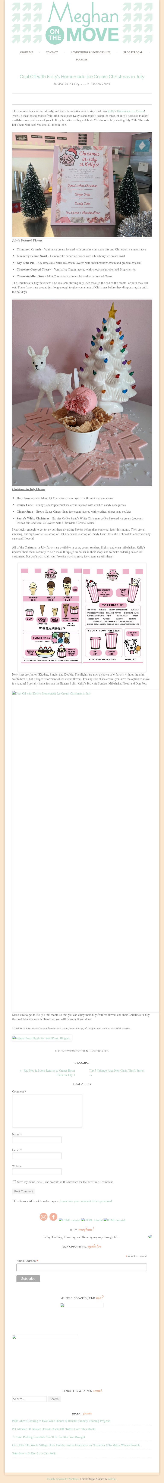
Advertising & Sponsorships (90, 52)
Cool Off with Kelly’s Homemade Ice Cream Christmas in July (82, 76)
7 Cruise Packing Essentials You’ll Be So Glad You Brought (48, 1437)
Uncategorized (98, 1051)
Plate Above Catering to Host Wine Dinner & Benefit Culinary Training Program (61, 1421)
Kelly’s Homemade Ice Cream (126, 111)
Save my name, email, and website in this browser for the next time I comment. (65, 1182)
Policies (82, 59)
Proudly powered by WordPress (63, 1478)
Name (17, 1134)
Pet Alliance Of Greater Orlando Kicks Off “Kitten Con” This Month (53, 1429)
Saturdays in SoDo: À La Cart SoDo (34, 1453)
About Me (26, 52)
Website (17, 1166)
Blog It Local (133, 52)
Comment (19, 1091)
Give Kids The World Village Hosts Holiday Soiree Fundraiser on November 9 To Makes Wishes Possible (76, 1445)
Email (17, 1150)
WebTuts (112, 1478)
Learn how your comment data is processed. (86, 1201)
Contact (52, 52)
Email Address (27, 1261)
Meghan (63, 84)
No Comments (100, 84)
